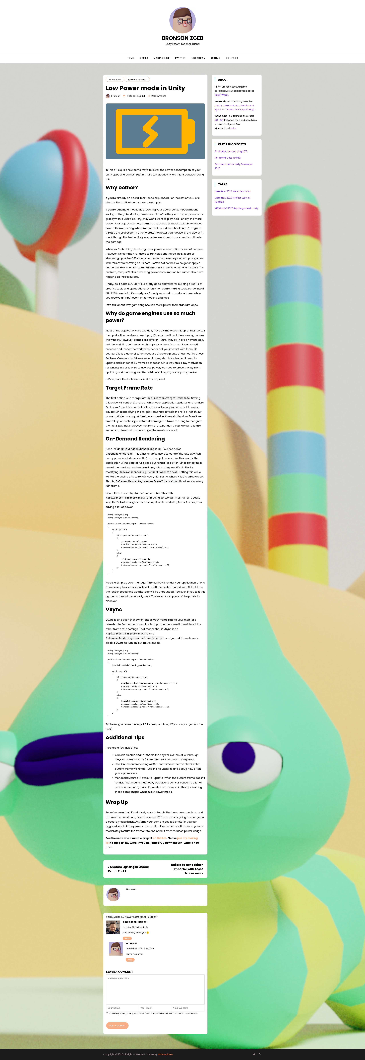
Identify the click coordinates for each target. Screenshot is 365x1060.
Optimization (115, 79)
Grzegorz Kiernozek (135, 922)
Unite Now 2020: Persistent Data (233, 191)
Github (215, 58)
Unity (233, 128)
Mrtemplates (165, 1054)
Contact (232, 58)
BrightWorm (221, 95)
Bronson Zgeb (182, 38)
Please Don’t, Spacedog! (240, 109)
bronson (115, 96)
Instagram (198, 58)
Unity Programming (137, 79)
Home (130, 58)
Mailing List (161, 58)
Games (143, 58)
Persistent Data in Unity (228, 157)
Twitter (180, 58)
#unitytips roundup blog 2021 (231, 151)
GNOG (218, 105)
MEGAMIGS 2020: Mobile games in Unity (236, 208)
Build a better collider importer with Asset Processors (187, 869)
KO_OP (219, 120)
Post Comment (117, 1025)
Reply (127, 938)
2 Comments (158, 96)
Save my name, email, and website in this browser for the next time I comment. (153, 1013)
